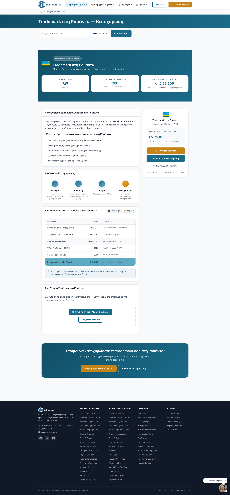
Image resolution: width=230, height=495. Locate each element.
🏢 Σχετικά (140, 4)
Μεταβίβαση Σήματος (89, 450)
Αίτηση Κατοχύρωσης (118, 434)
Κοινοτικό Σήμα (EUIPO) (90, 426)
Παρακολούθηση (87, 455)
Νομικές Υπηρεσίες (88, 442)
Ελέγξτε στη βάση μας (90, 320)
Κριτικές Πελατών (174, 417)
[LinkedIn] (53, 438)
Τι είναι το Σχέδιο (116, 442)
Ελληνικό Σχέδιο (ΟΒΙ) (118, 421)
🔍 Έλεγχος (180, 4)
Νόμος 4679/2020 (87, 480)
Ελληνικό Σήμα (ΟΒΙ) (89, 421)
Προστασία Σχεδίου (117, 475)
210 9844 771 (46, 429)
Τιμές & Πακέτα (86, 438)
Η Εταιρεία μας (173, 413)
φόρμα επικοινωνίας (49, 432)
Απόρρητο (163, 490)
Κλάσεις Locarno (116, 446)
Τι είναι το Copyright (147, 430)
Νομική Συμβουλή (174, 426)
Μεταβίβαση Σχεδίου (118, 467)
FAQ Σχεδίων (114, 455)
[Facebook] (40, 438)
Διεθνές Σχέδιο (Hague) (119, 430)
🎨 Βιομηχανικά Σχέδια (101, 4)
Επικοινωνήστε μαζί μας (134, 368)
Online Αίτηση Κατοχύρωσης (166, 158)
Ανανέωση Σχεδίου (117, 463)
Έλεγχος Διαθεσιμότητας (98, 368)
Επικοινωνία (160, 4)
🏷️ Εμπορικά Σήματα (75, 4)
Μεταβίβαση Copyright (147, 450)
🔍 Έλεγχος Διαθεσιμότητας (165, 166)
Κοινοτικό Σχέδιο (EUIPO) (120, 426)
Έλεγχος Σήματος (167, 150)
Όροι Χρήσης (174, 490)
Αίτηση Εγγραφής (145, 421)
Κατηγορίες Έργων (146, 434)
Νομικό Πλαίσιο (115, 480)
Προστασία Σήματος (88, 459)
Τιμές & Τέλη (114, 438)
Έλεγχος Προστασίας (147, 417)
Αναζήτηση (122, 33)
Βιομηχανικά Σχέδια (117, 413)
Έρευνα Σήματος (87, 434)
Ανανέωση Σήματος (88, 446)
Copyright (142, 413)
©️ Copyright (124, 4)
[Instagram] (47, 438)
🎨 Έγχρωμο (129, 211)
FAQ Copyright (144, 442)
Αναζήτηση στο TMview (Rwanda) (91, 312)
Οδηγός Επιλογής (174, 421)
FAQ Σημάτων (86, 475)
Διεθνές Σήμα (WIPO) (89, 430)
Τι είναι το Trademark (89, 463)
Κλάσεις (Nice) (86, 467)
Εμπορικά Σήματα (87, 413)
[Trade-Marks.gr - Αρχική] (49, 4)
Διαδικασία (84, 471)
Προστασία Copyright (147, 459)
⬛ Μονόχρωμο (114, 211)
